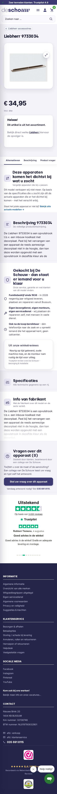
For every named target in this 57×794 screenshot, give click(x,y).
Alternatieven (13, 160)
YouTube (7, 682)
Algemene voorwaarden (15, 601)
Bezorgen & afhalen (13, 626)
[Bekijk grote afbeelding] (46, 55)
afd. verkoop (13, 733)
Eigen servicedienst (13, 597)
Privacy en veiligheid (13, 605)
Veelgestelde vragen (13, 652)
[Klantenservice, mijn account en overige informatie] (45, 10)
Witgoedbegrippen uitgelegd (18, 592)
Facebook (8, 669)
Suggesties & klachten (14, 610)
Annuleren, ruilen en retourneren (19, 639)
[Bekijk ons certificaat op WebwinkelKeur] (28, 755)
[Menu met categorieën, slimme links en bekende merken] (38, 10)
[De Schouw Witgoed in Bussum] (16, 10)
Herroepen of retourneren (16, 643)
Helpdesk (8, 648)
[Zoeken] (50, 19)
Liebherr (34, 132)
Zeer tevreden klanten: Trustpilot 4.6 (28, 2)
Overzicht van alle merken (16, 588)
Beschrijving (30, 160)
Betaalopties (9, 630)
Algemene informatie (13, 584)
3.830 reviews (35, 514)
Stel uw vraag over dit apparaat (28, 481)
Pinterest (7, 677)
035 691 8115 (43, 488)
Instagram (8, 673)
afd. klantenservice (17, 737)
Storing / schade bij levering (17, 635)
